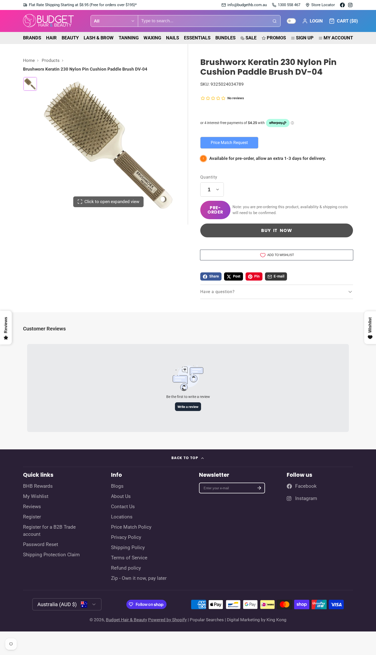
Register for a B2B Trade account (49, 530)
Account (312, 21)
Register (32, 517)
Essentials (197, 37)
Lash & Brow (99, 37)
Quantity (208, 177)
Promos (276, 37)
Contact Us (123, 506)
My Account (338, 37)
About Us (121, 496)
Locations (121, 517)
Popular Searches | (208, 619)
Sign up (305, 37)
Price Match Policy (131, 527)
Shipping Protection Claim (51, 555)
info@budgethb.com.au (247, 5)
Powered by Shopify (167, 619)
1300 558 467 (289, 5)
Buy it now (276, 230)
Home (29, 60)
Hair (51, 37)
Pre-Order (215, 210)
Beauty (70, 37)
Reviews (32, 506)
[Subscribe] (259, 488)
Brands (32, 37)
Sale (251, 37)
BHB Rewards (38, 486)
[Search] (274, 21)
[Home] (48, 21)
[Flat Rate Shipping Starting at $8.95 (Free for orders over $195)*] (80, 5)
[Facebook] (342, 5)
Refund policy (126, 568)
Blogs (117, 486)
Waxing (152, 37)
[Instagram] (350, 5)
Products (51, 60)
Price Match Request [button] (229, 142)
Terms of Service (129, 558)
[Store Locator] (320, 5)
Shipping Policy (128, 547)
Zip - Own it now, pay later (139, 578)
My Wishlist (35, 496)
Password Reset (40, 544)
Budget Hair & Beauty (126, 619)
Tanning (129, 37)
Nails (172, 37)
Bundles (225, 37)
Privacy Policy (126, 537)
